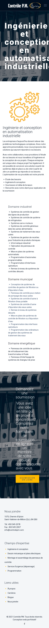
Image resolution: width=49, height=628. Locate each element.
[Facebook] (24, 624)
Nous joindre (13, 602)
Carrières (12, 593)
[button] (27, 479)
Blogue (11, 597)
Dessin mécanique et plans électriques (24, 553)
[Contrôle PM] (24, 5)
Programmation (14, 571)
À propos (11, 589)
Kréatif (33, 620)
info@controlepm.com (14, 530)
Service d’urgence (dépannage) (21, 566)
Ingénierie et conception (18, 549)
